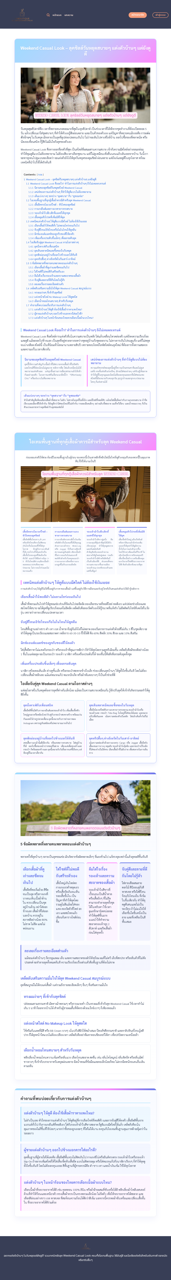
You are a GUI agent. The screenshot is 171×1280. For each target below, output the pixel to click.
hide (40, 174)
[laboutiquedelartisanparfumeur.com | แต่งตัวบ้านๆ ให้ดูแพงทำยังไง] (22, 14)
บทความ (68, 15)
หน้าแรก (57, 15)
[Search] (48, 15)
